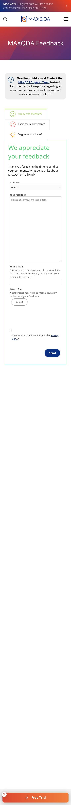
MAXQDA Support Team (34, 82)
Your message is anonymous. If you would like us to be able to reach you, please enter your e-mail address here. (35, 272)
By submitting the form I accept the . (34, 337)
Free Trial (39, 797)
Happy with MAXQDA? (30, 113)
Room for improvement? (31, 124)
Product (14, 182)
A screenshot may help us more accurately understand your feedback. (33, 293)
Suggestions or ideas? (30, 134)
